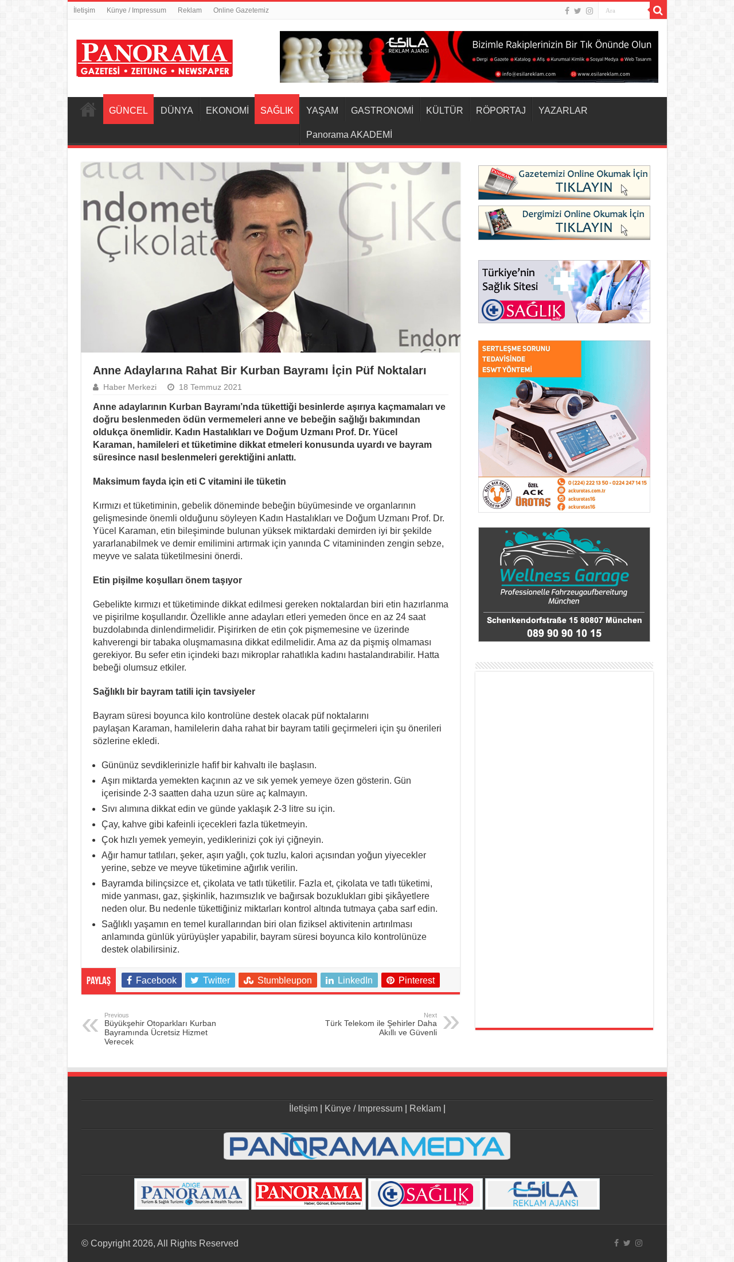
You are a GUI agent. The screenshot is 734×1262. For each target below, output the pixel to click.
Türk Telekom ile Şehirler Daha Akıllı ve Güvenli (381, 1024)
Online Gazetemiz (241, 10)
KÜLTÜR (444, 110)
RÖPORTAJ (501, 110)
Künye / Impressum (136, 10)
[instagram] (589, 11)
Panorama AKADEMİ (349, 135)
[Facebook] (567, 11)
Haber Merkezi (130, 387)
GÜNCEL (128, 110)
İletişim (84, 10)
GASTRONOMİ (382, 110)
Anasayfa (88, 109)
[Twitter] (578, 11)
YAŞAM (322, 110)
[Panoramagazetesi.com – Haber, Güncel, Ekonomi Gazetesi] (154, 56)
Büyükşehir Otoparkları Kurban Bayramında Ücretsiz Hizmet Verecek (160, 1029)
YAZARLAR (563, 110)
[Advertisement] (564, 850)
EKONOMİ (227, 110)
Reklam (190, 10)
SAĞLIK (277, 110)
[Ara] (658, 10)
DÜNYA (177, 110)
